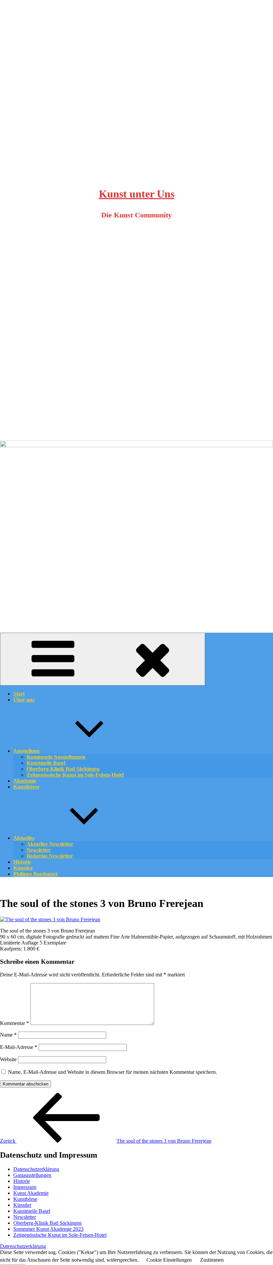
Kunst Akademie (31, 1193)
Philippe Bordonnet (35, 874)
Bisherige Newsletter (50, 856)
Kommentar (14, 1023)
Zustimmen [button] (212, 1260)
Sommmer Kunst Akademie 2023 (48, 1229)
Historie (21, 1181)
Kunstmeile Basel (31, 1211)
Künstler (22, 1205)
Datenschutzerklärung (36, 1169)
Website (8, 1059)
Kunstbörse (26, 787)
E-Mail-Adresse (18, 1047)
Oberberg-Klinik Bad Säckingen (47, 1223)
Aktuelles (23, 838)
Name (8, 1035)
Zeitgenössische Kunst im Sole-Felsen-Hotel (75, 775)
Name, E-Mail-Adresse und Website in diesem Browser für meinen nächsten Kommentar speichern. (112, 1072)
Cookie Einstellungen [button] (169, 1260)
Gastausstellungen (32, 1175)
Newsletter (24, 1217)
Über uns (23, 699)
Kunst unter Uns (136, 194)
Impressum (24, 1187)
